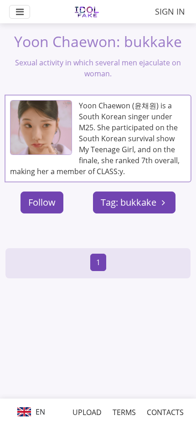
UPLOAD (87, 412)
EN (39, 412)
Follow (42, 202)
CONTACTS (165, 412)
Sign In (170, 11)
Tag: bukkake (130, 202)
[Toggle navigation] (19, 12)
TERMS (124, 412)
